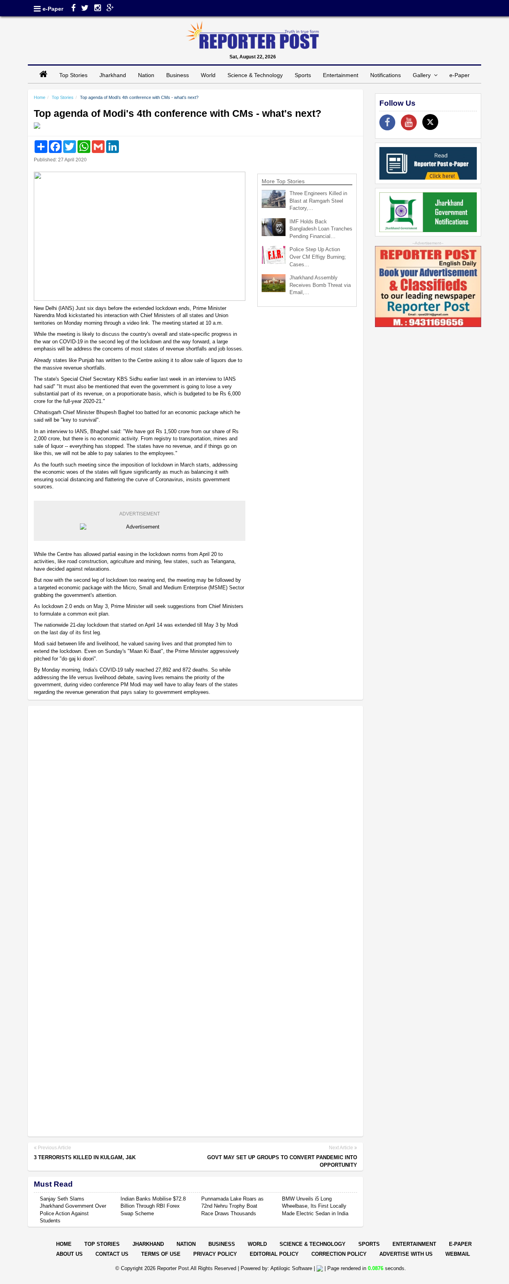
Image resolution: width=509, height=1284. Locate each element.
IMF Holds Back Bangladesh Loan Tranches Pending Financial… (320, 229)
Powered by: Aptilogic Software (276, 1268)
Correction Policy (339, 1254)
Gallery (423, 75)
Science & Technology (255, 75)
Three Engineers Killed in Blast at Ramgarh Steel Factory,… (318, 200)
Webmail (457, 1254)
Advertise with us (406, 1254)
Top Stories (73, 75)
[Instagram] (97, 9)
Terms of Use (161, 1254)
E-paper (460, 1244)
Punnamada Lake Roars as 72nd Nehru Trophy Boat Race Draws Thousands (232, 1206)
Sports (303, 75)
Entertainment (340, 75)
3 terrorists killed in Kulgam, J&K (85, 1157)
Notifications (385, 75)
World (208, 75)
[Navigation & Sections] (37, 9)
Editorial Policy (274, 1254)
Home (39, 97)
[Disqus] (195, 814)
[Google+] (110, 9)
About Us (69, 1254)
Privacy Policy (215, 1254)
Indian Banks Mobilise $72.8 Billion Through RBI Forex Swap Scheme (153, 1206)
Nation (146, 75)
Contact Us (111, 1254)
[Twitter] (85, 9)
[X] (430, 122)
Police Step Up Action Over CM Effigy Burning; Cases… (317, 256)
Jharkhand (112, 75)
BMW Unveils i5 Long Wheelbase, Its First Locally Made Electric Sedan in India (315, 1206)
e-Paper (53, 9)
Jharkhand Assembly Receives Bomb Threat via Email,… (320, 285)
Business (177, 75)
